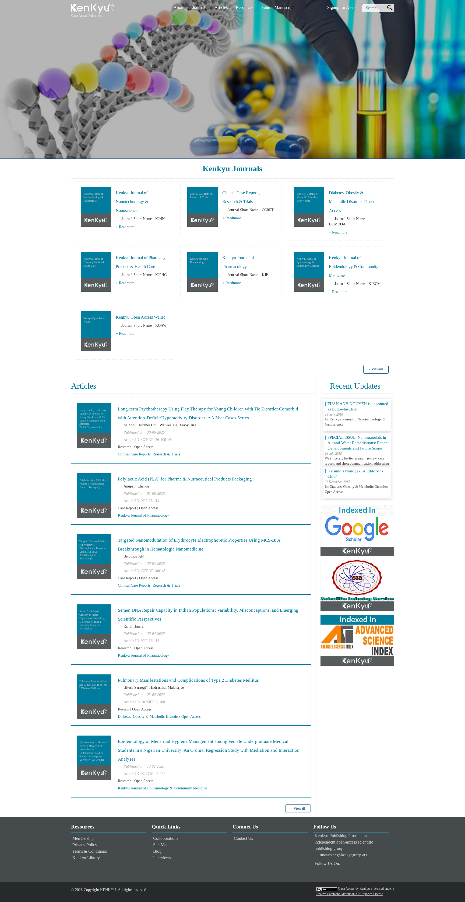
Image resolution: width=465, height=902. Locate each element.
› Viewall (376, 369)
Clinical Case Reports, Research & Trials (149, 454)
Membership (83, 838)
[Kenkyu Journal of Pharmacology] (202, 271)
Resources (244, 7)
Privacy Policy (84, 844)
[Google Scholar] (357, 530)
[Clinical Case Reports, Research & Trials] (202, 206)
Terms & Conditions (89, 851)
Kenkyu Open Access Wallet (140, 317)
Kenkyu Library (86, 857)
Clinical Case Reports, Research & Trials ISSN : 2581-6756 (356, 474)
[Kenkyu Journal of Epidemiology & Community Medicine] (309, 271)
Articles (221, 7)
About (179, 7)
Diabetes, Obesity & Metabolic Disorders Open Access (351, 201)
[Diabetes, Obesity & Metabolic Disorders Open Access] (309, 206)
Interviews (162, 857)
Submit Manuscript (277, 7)
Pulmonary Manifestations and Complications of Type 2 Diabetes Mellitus (188, 680)
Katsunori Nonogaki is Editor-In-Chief (355, 440)
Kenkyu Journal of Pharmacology (143, 515)
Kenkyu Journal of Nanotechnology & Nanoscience (132, 201)
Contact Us (243, 838)
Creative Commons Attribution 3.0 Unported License (349, 894)
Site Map (160, 844)
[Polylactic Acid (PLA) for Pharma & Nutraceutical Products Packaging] (94, 495)
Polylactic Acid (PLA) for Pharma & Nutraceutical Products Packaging (185, 479)
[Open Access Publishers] (92, 8)
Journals (199, 7)
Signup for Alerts (341, 7)
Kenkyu (365, 888)
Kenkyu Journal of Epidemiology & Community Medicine (353, 266)
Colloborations (165, 838)
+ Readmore (125, 227)
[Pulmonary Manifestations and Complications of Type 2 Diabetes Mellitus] (94, 696)
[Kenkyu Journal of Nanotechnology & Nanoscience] (96, 206)
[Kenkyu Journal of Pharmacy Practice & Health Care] (96, 271)
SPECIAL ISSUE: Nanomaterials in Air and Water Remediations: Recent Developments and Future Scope (358, 409)
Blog (157, 851)
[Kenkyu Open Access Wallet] (96, 331)
